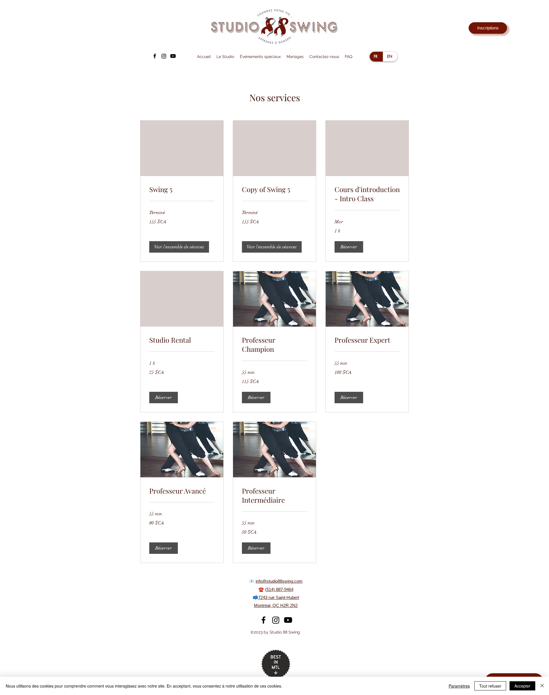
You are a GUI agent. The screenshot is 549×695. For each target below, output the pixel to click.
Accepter (522, 686)
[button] (225, 56)
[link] (181, 189)
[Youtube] (173, 56)
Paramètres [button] (459, 686)
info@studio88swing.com (279, 581)
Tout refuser (490, 686)
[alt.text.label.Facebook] (155, 56)
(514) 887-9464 (279, 589)
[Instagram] (164, 56)
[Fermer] (542, 685)
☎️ (261, 589)
